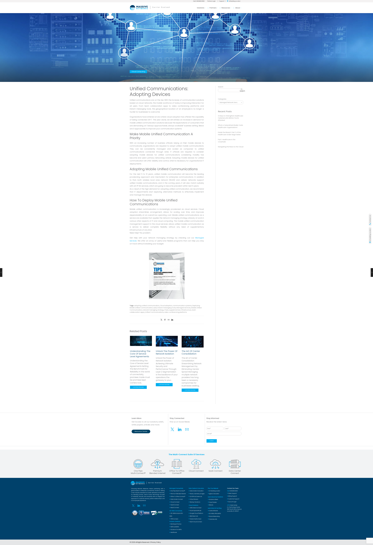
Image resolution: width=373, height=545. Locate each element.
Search (220, 87)
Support (221, 1)
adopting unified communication (146, 305)
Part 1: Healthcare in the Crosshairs (226, 140)
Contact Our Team (233, 488)
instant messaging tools (166, 308)
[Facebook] (165, 319)
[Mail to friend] (168, 319)
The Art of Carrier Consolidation (191, 352)
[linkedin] (171, 319)
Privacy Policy (156, 542)
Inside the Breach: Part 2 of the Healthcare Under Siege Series (229, 133)
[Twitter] (162, 319)
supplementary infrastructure (180, 310)
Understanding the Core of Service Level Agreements (140, 354)
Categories (222, 99)
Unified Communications (154, 312)
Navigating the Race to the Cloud (230, 147)
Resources (226, 8)
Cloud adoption (166, 305)
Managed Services (183, 308)
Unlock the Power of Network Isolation (166, 352)
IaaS (155, 308)
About (237, 8)
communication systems (182, 305)
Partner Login (211, 1)
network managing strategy (153, 310)
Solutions (200, 8)
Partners (213, 8)
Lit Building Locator (234, 1)
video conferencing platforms (175, 312)
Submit (212, 441)
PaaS (166, 310)
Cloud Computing (138, 71)
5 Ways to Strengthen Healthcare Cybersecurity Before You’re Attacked (230, 118)
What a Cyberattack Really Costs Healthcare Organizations (230, 126)
